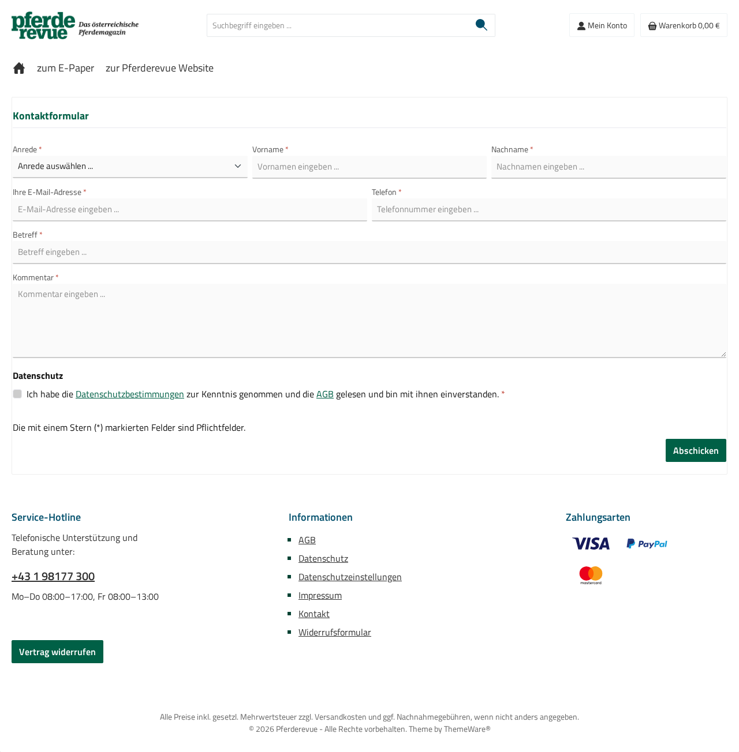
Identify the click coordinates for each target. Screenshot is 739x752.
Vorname (270, 149)
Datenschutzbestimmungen (130, 394)
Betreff (28, 234)
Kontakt (314, 614)
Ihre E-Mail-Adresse (50, 192)
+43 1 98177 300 (53, 576)
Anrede (27, 149)
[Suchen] (481, 25)
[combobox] (338, 25)
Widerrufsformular (334, 632)
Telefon (387, 192)
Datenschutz (323, 558)
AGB (325, 394)
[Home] (19, 68)
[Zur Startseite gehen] (75, 25)
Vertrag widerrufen (57, 652)
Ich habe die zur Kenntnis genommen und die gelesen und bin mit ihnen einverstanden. (266, 394)
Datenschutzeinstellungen (350, 577)
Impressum (320, 595)
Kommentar (36, 277)
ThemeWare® (467, 729)
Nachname (512, 149)
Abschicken (696, 450)
